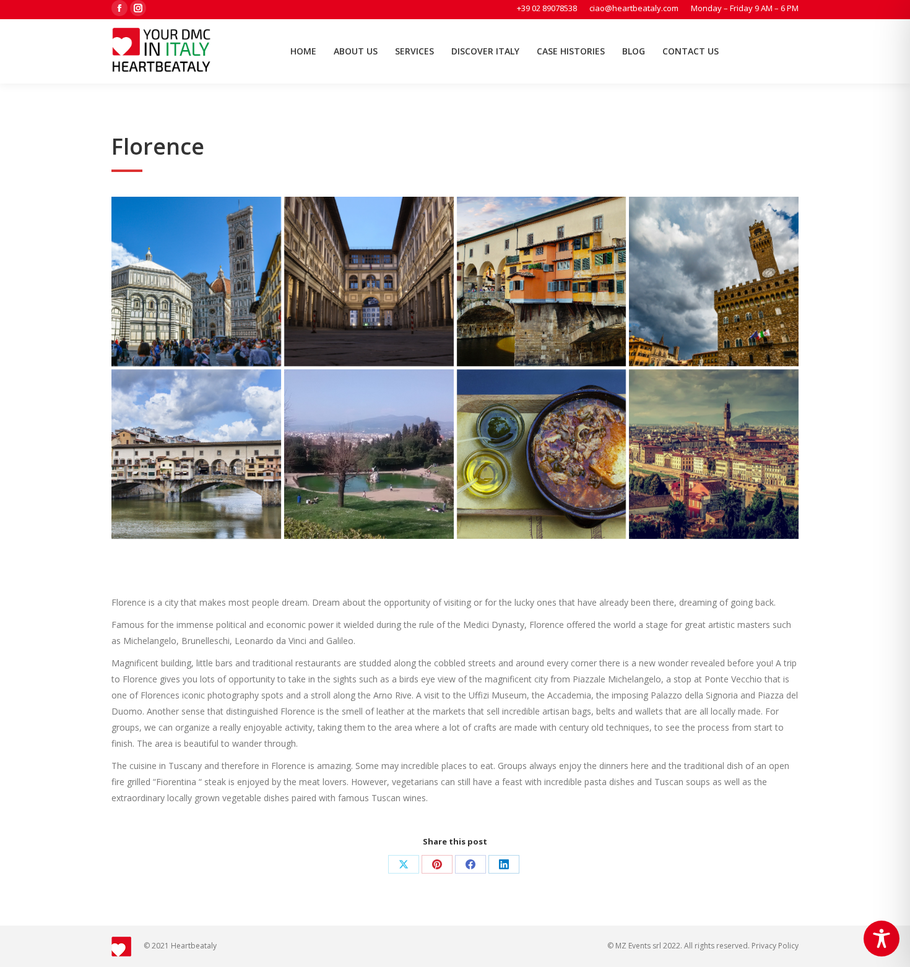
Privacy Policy (775, 945)
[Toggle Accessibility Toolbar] (881, 938)
